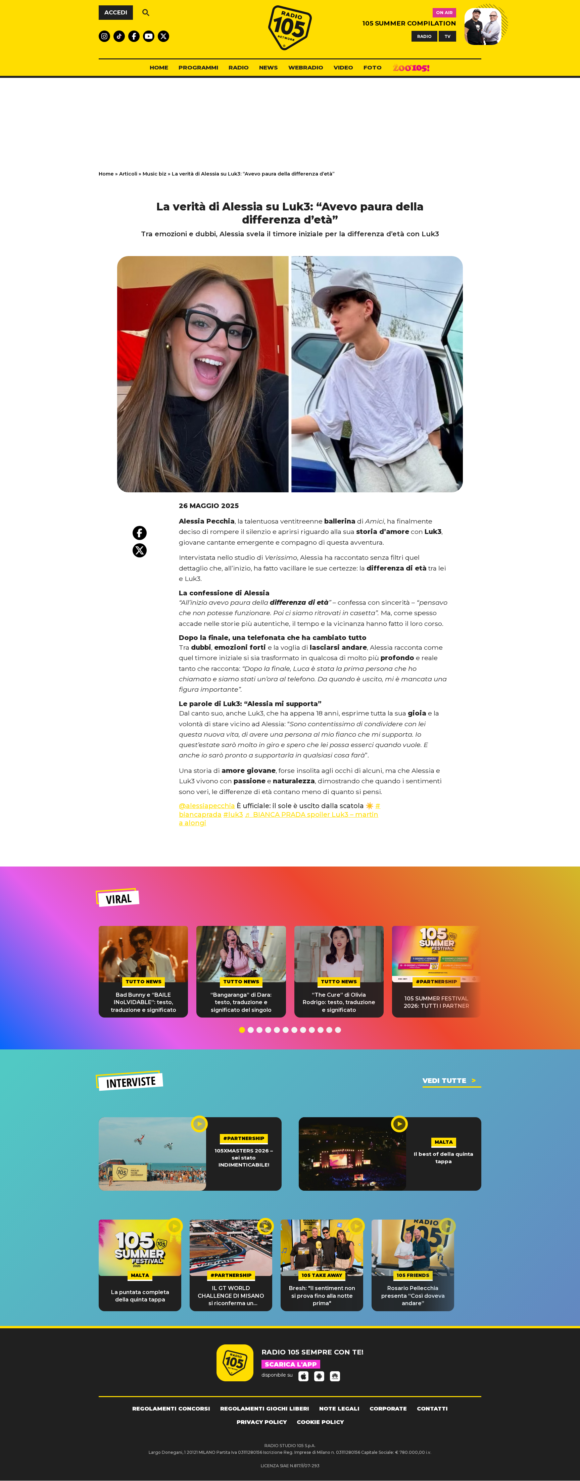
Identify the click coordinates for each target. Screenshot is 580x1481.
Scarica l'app (291, 1364)
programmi (198, 67)
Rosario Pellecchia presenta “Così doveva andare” (413, 1295)
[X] (140, 550)
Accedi (115, 12)
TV (447, 36)
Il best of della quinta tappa (443, 1157)
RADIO (424, 36)
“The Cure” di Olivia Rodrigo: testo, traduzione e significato (339, 1002)
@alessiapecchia (207, 806)
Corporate (388, 1408)
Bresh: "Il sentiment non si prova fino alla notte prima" (322, 1295)
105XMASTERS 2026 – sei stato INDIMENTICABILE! (243, 1157)
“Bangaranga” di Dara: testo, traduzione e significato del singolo (241, 1002)
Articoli (128, 174)
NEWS (268, 67)
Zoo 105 (411, 67)
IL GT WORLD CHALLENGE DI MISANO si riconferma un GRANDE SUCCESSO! (231, 1296)
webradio (305, 67)
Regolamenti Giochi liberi (264, 1408)
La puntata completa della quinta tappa (140, 1296)
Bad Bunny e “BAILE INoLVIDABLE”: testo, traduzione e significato (143, 1002)
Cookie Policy (320, 1422)
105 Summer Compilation (409, 23)
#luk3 (233, 814)
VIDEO (343, 67)
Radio (239, 67)
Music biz (154, 174)
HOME (159, 67)
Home (106, 174)
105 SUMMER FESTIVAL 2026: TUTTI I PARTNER (436, 1002)
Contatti (432, 1408)
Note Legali (339, 1408)
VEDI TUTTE (444, 1081)
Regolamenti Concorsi (171, 1408)
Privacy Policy (262, 1422)
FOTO (373, 67)
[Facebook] (140, 533)
